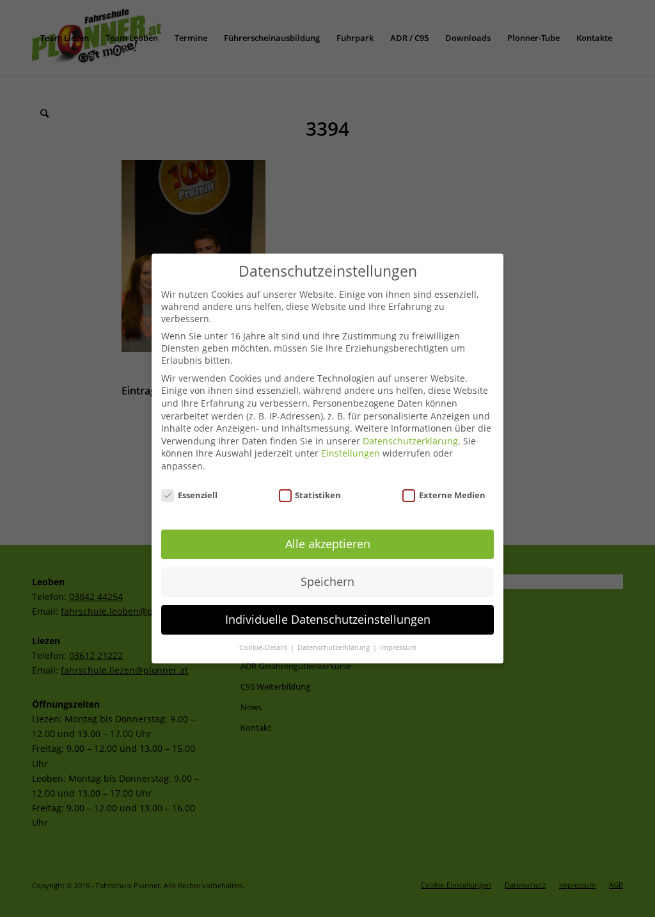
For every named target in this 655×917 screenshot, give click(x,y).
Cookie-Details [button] (264, 647)
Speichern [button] (327, 581)
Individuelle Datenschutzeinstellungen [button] (327, 619)
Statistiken (318, 495)
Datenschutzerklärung (410, 441)
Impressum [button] (398, 647)
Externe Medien (452, 495)
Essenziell (197, 495)
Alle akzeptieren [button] (327, 543)
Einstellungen (350, 453)
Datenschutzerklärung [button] (334, 647)
